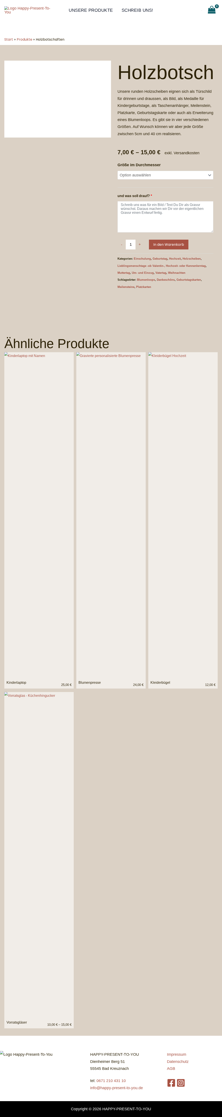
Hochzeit (175, 258)
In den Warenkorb (168, 244)
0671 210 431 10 (111, 1081)
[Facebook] (171, 1083)
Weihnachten (176, 272)
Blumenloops (146, 279)
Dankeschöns (166, 279)
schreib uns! (137, 10)
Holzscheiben (192, 258)
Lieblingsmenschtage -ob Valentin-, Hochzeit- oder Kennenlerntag (162, 265)
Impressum (176, 1054)
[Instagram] (180, 1083)
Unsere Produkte (91, 10)
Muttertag (124, 272)
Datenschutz (178, 1061)
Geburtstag (160, 258)
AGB (171, 1068)
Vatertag (160, 272)
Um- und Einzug (143, 272)
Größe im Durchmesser (139, 165)
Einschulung (142, 258)
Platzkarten (143, 287)
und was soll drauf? (135, 196)
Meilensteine (126, 287)
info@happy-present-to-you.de (116, 1088)
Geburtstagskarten (188, 279)
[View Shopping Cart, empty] (212, 10)
